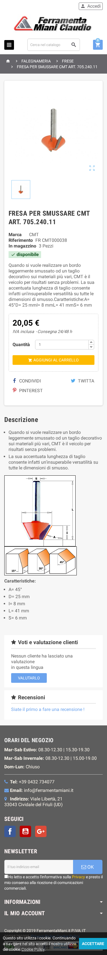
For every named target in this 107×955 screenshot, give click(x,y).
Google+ (41, 831)
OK (90, 867)
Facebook (10, 831)
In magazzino (22, 246)
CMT (34, 234)
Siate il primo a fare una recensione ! (47, 709)
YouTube (25, 831)
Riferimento (21, 240)
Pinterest (30, 390)
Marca (15, 234)
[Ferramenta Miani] (53, 24)
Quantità (21, 344)
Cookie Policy (33, 949)
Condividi (29, 381)
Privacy (78, 877)
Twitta (85, 381)
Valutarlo (29, 678)
